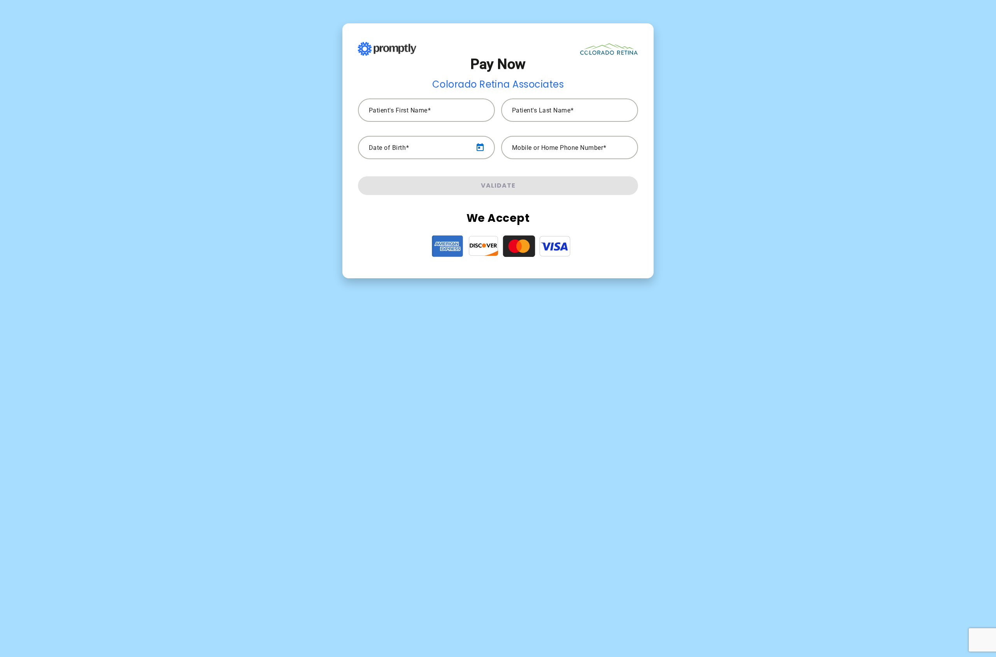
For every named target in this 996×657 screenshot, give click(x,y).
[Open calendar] (480, 147)
